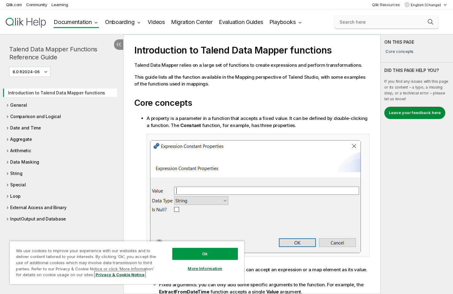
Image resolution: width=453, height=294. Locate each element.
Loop (15, 196)
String (16, 173)
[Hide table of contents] (118, 44)
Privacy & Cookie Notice (120, 274)
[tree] (61, 153)
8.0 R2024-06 (26, 71)
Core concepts (400, 51)
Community (36, 4)
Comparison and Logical (35, 116)
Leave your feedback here (415, 112)
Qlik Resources (386, 4)
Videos (156, 22)
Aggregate (21, 139)
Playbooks (282, 22)
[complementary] (417, 164)
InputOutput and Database (38, 218)
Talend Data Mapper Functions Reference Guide (53, 53)
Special (18, 184)
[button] (430, 22)
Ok (205, 253)
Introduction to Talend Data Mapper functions (56, 92)
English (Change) (426, 5)
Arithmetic (20, 150)
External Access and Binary (38, 207)
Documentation (73, 22)
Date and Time (25, 127)
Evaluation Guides (241, 22)
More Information (205, 268)
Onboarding (120, 22)
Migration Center (192, 22)
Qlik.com (14, 4)
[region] (127, 262)
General (18, 105)
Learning (59, 4)
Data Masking (24, 162)
